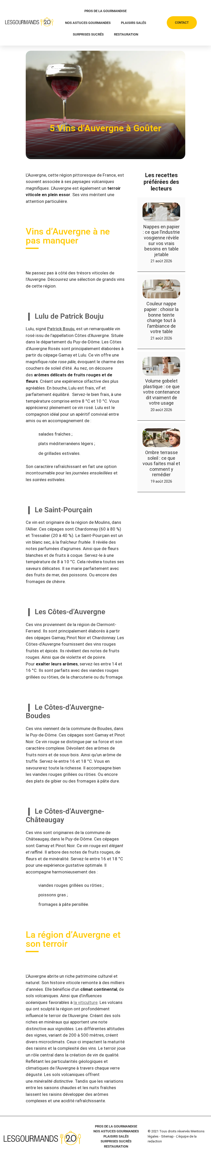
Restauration (126, 34)
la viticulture (86, 1002)
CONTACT (182, 22)
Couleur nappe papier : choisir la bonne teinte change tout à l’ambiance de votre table (161, 317)
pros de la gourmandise (105, 11)
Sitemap (167, 1136)
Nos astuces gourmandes (88, 23)
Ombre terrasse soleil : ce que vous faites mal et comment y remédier (161, 463)
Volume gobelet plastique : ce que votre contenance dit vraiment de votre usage (161, 392)
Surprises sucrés (88, 34)
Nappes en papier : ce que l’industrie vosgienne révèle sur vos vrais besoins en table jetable (161, 240)
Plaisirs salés (133, 23)
